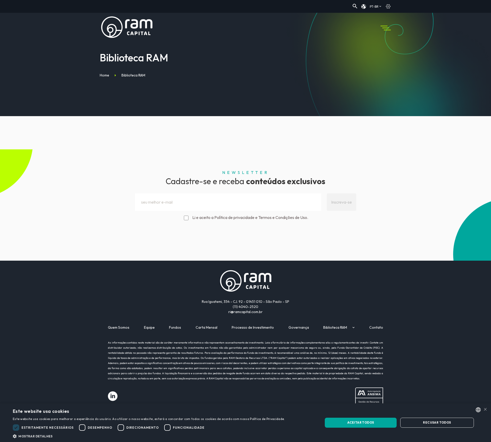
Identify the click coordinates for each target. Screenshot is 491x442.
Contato (376, 327)
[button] (149, 436)
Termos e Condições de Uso (282, 217)
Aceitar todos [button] (360, 422)
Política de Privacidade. (267, 419)
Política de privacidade (234, 217)
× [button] (485, 409)
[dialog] (245, 422)
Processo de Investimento (253, 327)
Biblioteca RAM (335, 327)
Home (104, 75)
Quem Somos (118, 327)
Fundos (175, 327)
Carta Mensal (206, 327)
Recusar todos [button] (437, 422)
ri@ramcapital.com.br (245, 312)
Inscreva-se (341, 202)
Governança (298, 327)
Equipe (149, 327)
